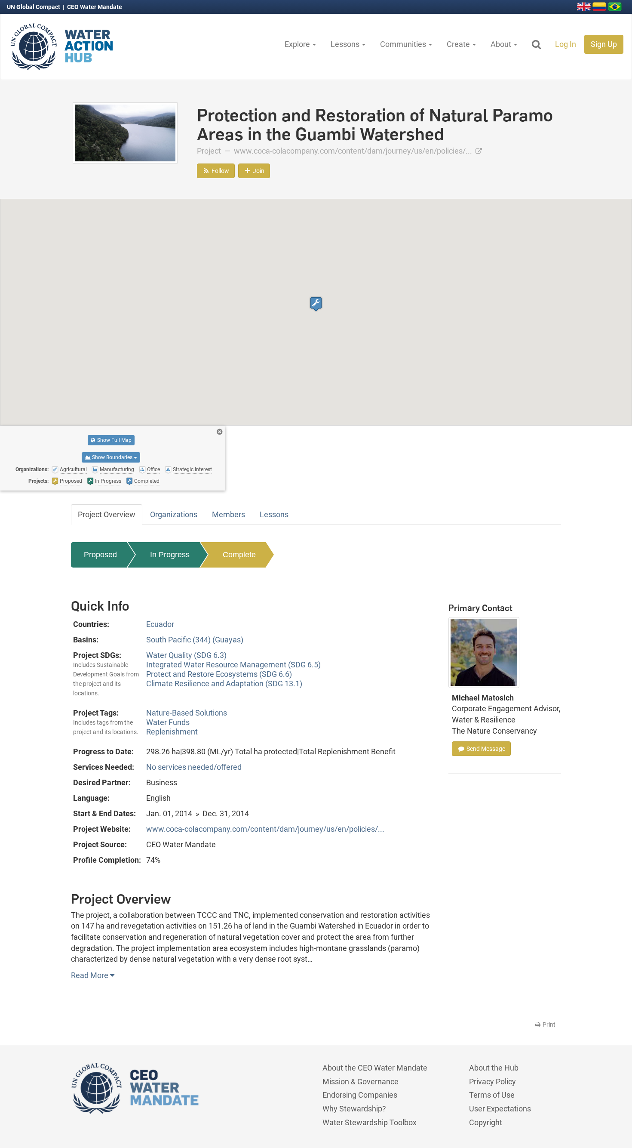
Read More (90, 975)
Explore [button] (298, 44)
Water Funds (168, 722)
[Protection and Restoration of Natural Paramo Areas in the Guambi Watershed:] (125, 132)
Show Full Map (114, 440)
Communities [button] (404, 44)
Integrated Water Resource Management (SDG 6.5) (233, 664)
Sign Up (604, 44)
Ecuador (160, 624)
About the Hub (493, 1067)
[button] (316, 304)
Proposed (100, 554)
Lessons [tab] (274, 514)
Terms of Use (492, 1094)
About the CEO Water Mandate (374, 1067)
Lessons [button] (346, 44)
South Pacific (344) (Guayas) (194, 639)
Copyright (485, 1122)
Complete (239, 554)
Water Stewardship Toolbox (369, 1122)
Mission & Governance (360, 1081)
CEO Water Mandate (94, 6)
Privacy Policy (492, 1081)
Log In (565, 44)
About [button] (502, 44)
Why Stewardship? (354, 1108)
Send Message (485, 748)
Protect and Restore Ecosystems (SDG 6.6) (219, 674)
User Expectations (500, 1108)
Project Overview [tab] (106, 514)
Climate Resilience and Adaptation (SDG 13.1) (224, 683)
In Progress (170, 554)
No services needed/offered (194, 767)
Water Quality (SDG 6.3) (186, 655)
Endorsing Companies (359, 1094)
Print (548, 1024)
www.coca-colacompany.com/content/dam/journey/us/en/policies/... (354, 150)
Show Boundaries (112, 457)
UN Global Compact (34, 6)
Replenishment (172, 731)
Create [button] (459, 44)
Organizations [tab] (173, 514)
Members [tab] (228, 514)
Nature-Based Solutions (186, 712)
